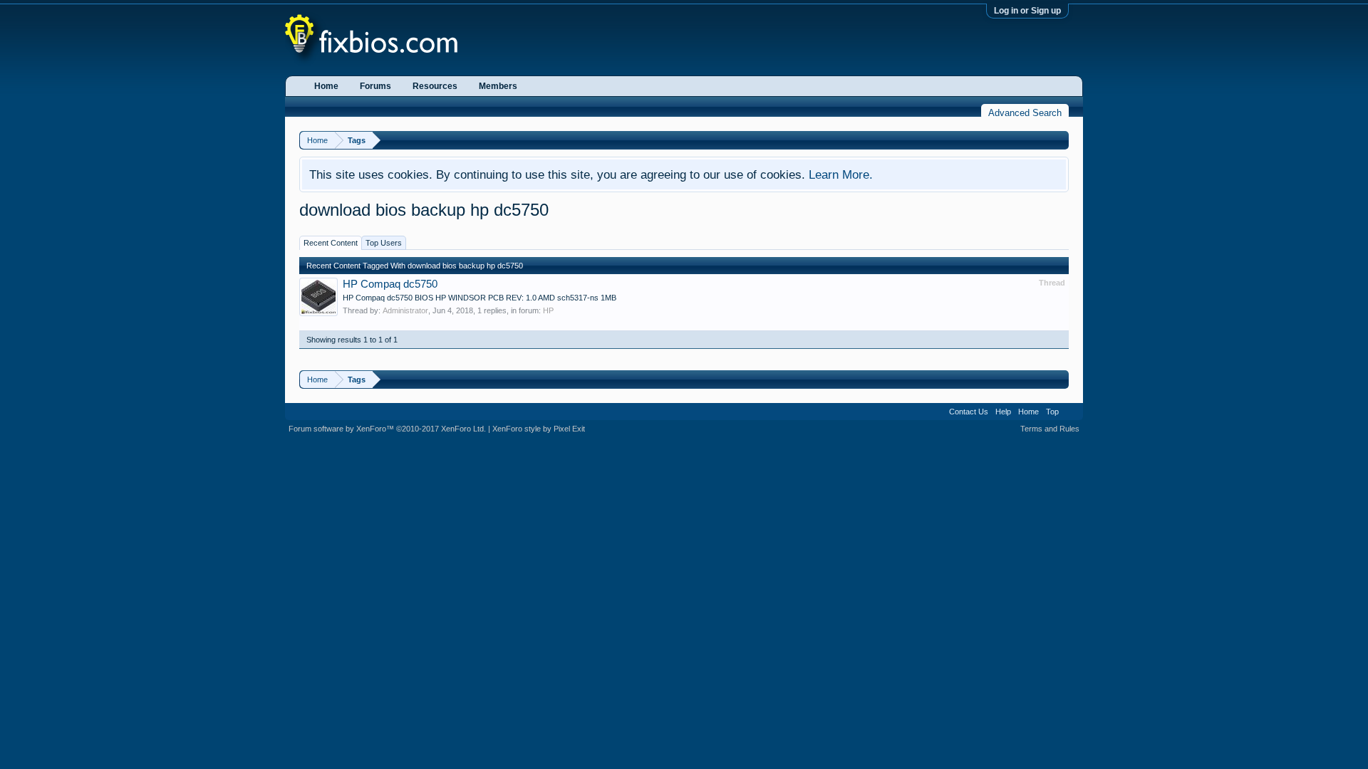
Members (498, 86)
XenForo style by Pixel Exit (538, 428)
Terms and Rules (1049, 428)
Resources (435, 86)
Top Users (384, 243)
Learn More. (841, 174)
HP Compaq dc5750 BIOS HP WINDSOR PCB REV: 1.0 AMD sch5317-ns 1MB (479, 297)
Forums (375, 86)
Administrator (405, 310)
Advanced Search (1025, 113)
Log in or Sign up (1027, 11)
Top (1052, 411)
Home (326, 86)
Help (1003, 411)
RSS (1071, 412)
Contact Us (968, 411)
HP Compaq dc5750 (390, 284)
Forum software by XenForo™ (387, 428)
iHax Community (684, 406)
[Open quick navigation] (1059, 140)
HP (548, 310)
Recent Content (331, 243)
